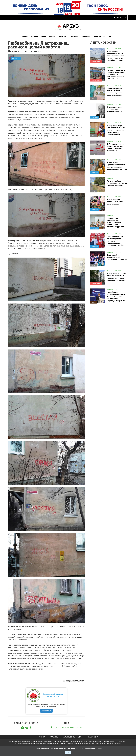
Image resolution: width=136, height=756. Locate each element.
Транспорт (74, 36)
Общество (62, 36)
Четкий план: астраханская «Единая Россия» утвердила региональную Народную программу (116, 296)
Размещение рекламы (73, 737)
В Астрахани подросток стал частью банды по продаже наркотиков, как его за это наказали (116, 276)
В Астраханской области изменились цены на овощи (115, 201)
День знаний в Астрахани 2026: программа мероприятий (117, 257)
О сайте (54, 737)
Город (43, 36)
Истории (34, 36)
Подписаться (46, 710)
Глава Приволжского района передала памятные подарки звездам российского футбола (115, 240)
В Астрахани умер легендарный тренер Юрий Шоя (114, 109)
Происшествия (99, 36)
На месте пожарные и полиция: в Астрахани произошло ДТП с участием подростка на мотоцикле (116, 74)
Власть (52, 36)
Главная (24, 36)
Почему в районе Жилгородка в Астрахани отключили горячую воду (117, 183)
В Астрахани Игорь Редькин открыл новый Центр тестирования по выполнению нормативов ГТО (116, 129)
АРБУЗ (68, 27)
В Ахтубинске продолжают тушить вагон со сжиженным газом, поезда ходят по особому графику (115, 55)
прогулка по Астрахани (71, 727)
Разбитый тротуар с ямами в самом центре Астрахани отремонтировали (114, 91)
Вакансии (93, 737)
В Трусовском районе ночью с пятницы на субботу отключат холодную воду (115, 147)
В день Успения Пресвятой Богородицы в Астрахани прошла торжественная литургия (117, 165)
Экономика (85, 36)
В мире (111, 36)
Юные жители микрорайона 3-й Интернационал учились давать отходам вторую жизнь (116, 222)
